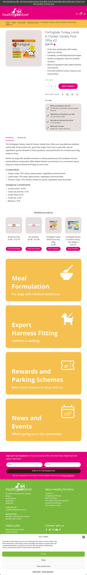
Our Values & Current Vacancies (56, 501)
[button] (83, 537)
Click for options (14, 249)
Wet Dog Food (32, 22)
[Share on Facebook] (62, 94)
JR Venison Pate (14, 237)
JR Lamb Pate (33, 237)
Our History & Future (52, 505)
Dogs (14, 22)
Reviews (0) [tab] (21, 138)
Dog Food (21, 22)
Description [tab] (10, 138)
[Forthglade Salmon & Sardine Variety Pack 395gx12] (73, 225)
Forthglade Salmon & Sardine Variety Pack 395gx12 (73, 239)
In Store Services (12, 532)
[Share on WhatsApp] (67, 94)
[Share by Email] (72, 94)
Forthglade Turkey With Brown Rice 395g (53, 239)
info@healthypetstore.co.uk (16, 510)
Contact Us (49, 493)
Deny (43, 560)
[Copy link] (77, 94)
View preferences (43, 566)
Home (8, 22)
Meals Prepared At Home (15, 530)
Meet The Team (51, 498)
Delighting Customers (53, 496)
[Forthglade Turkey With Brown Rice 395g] (53, 225)
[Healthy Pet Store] (15, 12)
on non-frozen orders (62, 115)
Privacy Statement (47, 572)
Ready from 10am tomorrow (60, 127)
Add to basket (68, 86)
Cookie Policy (37, 572)
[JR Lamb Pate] (33, 225)
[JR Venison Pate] (14, 225)
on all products (61, 121)
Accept (43, 554)
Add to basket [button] (53, 249)
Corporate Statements (53, 503)
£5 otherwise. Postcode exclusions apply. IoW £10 (64, 108)
